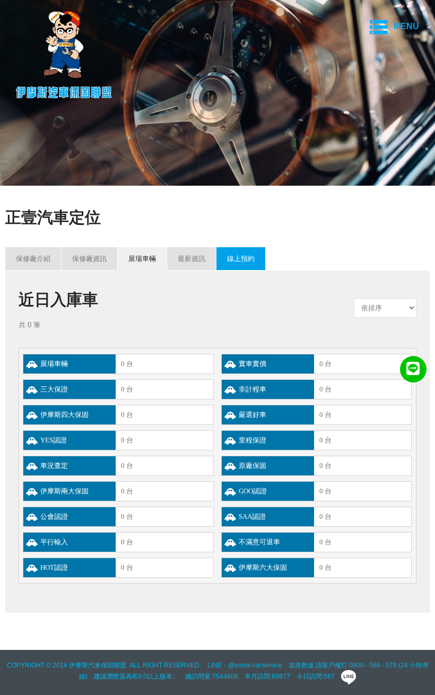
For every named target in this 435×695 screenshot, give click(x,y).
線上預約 (241, 259)
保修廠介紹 (33, 259)
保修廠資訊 (89, 259)
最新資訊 (191, 259)
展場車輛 (142, 259)
